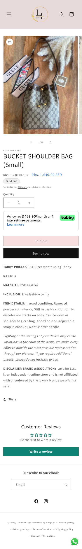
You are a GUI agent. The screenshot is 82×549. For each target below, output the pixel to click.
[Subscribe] (66, 485)
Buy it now (41, 253)
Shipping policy (64, 529)
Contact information (43, 535)
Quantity (8, 194)
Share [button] (12, 399)
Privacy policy (21, 529)
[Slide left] (31, 142)
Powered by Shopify (43, 522)
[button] (9, 14)
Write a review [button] (41, 451)
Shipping (22, 187)
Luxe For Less (24, 522)
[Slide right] (51, 142)
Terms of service (42, 529)
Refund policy (66, 522)
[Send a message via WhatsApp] (75, 542)
